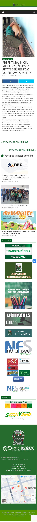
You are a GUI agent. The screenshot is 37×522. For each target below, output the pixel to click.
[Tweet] (26, 81)
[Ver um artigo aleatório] (34, 12)
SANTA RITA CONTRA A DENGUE (14, 142)
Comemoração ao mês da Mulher (14, 205)
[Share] (10, 81)
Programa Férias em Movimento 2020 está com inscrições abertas (18, 232)
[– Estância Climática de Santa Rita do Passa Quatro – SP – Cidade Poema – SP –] (3, 12)
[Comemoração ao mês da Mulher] (15, 186)
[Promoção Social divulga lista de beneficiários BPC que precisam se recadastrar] (14, 160)
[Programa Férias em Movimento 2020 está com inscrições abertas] (18, 212)
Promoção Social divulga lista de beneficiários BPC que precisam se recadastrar (15, 177)
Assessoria (19, 76)
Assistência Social (7, 59)
